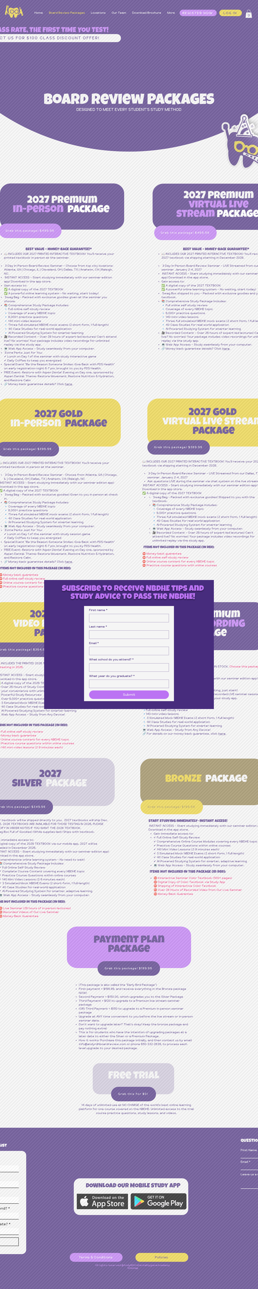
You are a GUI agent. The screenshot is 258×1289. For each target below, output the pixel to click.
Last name (98, 626)
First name (98, 610)
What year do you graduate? (112, 676)
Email (94, 643)
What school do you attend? (111, 659)
